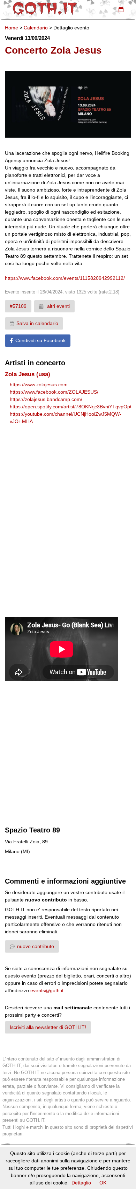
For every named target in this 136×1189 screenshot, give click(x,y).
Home (11, 27)
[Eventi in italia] (121, 9)
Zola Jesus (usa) (27, 374)
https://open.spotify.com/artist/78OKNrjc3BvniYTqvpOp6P (73, 406)
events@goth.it (46, 990)
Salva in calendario (37, 323)
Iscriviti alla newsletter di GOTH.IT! (48, 1027)
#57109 (18, 306)
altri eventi (58, 306)
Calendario (36, 27)
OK (102, 1182)
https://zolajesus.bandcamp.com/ (46, 399)
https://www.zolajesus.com (39, 384)
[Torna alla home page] (45, 8)
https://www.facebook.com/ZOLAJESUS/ (54, 392)
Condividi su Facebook (40, 340)
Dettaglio (81, 1182)
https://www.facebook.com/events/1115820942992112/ (65, 278)
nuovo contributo (35, 946)
